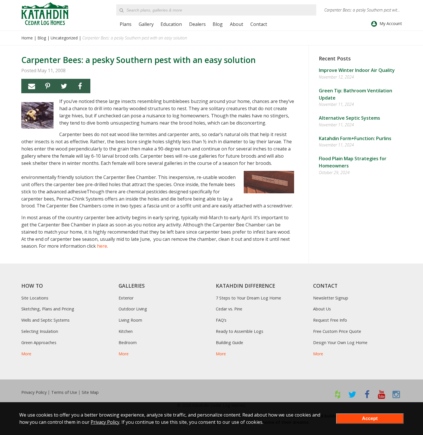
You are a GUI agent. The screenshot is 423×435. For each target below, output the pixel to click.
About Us (322, 309)
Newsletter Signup (330, 298)
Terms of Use (64, 392)
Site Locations (34, 298)
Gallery (146, 24)
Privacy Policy (34, 392)
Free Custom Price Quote (337, 331)
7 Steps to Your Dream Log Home (248, 298)
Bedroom (128, 342)
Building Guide (229, 342)
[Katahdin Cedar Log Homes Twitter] (352, 394)
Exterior (126, 298)
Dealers (197, 24)
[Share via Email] (31, 86)
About (236, 24)
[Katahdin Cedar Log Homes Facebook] (367, 394)
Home (27, 38)
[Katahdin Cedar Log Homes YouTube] (381, 394)
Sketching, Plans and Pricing (47, 309)
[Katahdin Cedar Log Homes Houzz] (337, 394)
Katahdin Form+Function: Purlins (355, 138)
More (26, 353)
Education (171, 24)
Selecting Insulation (39, 331)
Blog (218, 24)
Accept (370, 418)
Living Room (130, 320)
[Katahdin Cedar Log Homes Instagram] (396, 394)
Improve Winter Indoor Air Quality (357, 70)
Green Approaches (38, 342)
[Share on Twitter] (64, 86)
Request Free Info (330, 320)
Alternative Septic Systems (349, 118)
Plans (126, 24)
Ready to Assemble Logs (239, 331)
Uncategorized (64, 38)
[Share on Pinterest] (48, 86)
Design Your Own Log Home (340, 342)
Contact (258, 24)
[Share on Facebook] (80, 86)
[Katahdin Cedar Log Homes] (44, 13)
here (102, 246)
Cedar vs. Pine (229, 309)
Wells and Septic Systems (45, 320)
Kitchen (126, 331)
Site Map (90, 392)
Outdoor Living (133, 309)
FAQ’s (221, 320)
